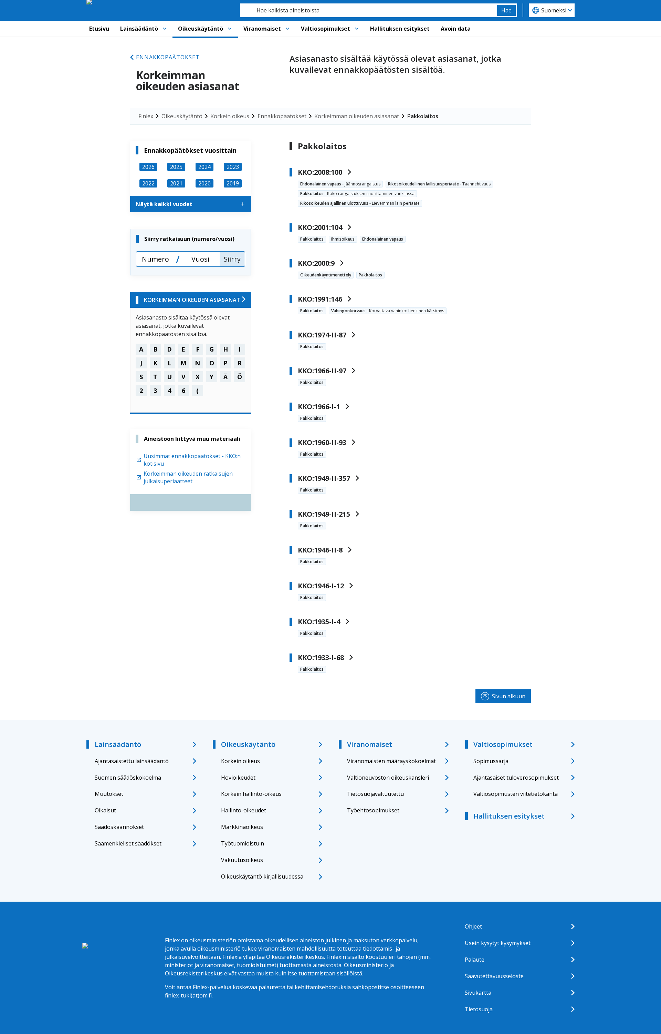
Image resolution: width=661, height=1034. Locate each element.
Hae (506, 10)
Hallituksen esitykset (400, 28)
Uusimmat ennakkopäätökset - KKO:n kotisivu (192, 459)
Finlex (145, 116)
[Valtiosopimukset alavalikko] (357, 29)
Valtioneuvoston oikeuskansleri (388, 777)
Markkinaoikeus (242, 827)
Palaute (474, 959)
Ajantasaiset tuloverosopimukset (516, 777)
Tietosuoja (479, 1009)
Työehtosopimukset (373, 810)
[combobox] (368, 10)
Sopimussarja (490, 761)
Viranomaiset (262, 28)
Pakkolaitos (422, 116)
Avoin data (456, 28)
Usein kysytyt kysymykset (498, 943)
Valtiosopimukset (325, 28)
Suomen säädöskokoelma (128, 777)
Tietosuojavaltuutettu (375, 794)
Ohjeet (473, 926)
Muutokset (109, 794)
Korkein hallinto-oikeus (251, 794)
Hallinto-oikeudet (243, 810)
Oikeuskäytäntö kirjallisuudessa (262, 876)
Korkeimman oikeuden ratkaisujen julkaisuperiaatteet (188, 477)
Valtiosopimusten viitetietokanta (515, 794)
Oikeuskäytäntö (200, 28)
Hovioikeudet (238, 777)
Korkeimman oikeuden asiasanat (356, 116)
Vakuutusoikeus (242, 860)
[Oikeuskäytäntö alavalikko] (229, 29)
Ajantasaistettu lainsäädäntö (132, 761)
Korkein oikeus (229, 116)
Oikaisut (105, 810)
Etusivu (99, 28)
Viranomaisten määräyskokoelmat (391, 761)
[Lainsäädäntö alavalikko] (164, 29)
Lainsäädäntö (139, 28)
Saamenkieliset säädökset (128, 843)
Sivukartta (478, 992)
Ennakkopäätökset (168, 57)
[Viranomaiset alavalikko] (287, 29)
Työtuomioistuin (242, 843)
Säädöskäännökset (119, 827)
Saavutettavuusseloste (494, 976)
